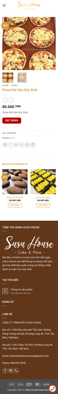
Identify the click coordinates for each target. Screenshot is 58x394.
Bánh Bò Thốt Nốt (15, 197)
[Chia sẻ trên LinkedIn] (33, 144)
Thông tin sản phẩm (21, 289)
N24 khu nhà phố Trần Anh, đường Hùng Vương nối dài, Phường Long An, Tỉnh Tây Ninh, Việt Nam (28, 333)
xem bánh (14, 205)
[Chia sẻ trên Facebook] (10, 144)
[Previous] (7, 43)
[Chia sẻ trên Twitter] (16, 144)
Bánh (14, 85)
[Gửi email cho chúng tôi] (10, 370)
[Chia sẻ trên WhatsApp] (5, 144)
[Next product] (5, 100)
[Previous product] (11, 100)
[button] (4, 5)
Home (5, 85)
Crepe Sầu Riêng (43, 197)
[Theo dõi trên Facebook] (5, 370)
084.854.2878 (18, 363)
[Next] (51, 43)
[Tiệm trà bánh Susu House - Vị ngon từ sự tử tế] (29, 5)
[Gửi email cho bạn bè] (21, 144)
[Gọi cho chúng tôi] (16, 370)
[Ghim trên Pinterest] (27, 144)
